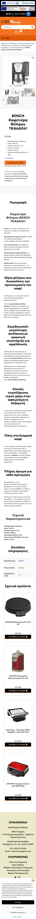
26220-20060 (20, 848)
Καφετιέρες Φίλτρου (17, 47)
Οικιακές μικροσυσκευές (26, 43)
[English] (7, 14)
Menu (7, 38)
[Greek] (9, 14)
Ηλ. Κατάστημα (12, 43)
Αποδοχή (18, 902)
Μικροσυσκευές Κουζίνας (10, 45)
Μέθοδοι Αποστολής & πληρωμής (18, 867)
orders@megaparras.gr (21, 851)
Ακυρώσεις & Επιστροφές (18, 870)
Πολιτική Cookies (17, 916)
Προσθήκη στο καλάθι (15, 163)
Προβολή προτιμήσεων (18, 912)
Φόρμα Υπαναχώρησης (18, 873)
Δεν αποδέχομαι (18, 907)
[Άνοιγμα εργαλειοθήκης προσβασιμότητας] (28, 14)
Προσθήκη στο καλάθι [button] (17, 637)
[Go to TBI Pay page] (15, 166)
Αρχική (3, 43)
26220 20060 (20, 14)
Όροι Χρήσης (18, 865)
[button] (33, 880)
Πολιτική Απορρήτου (18, 862)
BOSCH (21, 561)
